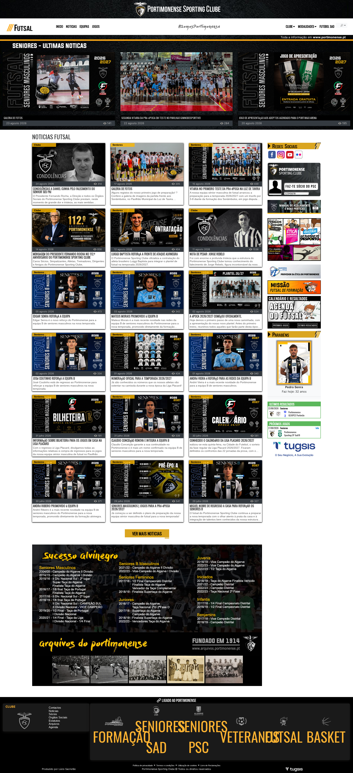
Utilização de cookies (187, 765)
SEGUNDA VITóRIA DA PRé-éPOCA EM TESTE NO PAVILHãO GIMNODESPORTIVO (161, 118)
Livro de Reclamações (210, 765)
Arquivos (54, 723)
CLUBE (289, 26)
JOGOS (95, 26)
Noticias (53, 710)
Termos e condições (165, 765)
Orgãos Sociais (58, 717)
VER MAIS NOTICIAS (147, 533)
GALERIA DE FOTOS (13, 118)
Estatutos (54, 720)
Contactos (55, 707)
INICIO (59, 26)
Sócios (53, 714)
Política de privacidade (143, 765)
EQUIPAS (84, 26)
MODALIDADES (306, 26)
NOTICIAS (71, 26)
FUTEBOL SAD (327, 26)
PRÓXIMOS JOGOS (280, 325)
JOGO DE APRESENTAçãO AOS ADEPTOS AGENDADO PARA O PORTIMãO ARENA (278, 118)
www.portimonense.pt (329, 37)
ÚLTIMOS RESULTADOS (307, 325)
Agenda (53, 727)
